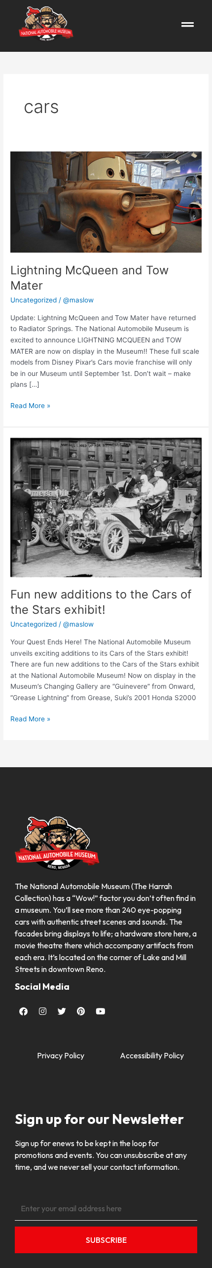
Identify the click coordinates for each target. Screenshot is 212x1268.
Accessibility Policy (152, 1055)
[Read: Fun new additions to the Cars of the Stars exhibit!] (106, 507)
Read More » (30, 405)
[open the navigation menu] (187, 24)
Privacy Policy (60, 1055)
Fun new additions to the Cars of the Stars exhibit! (101, 602)
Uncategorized (33, 300)
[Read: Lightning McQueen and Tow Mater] (106, 202)
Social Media (42, 986)
